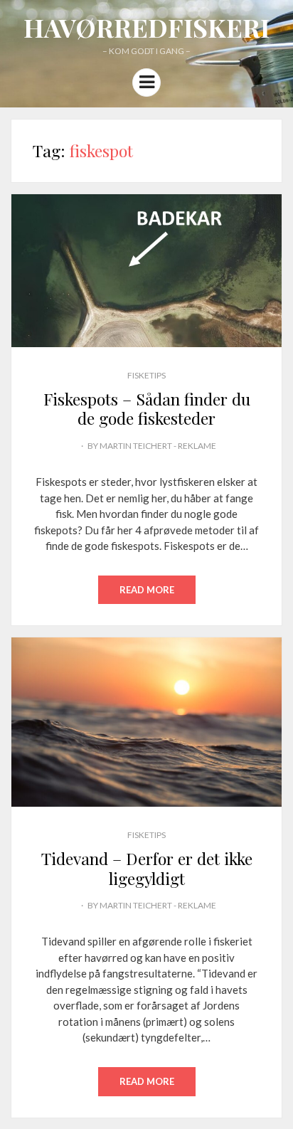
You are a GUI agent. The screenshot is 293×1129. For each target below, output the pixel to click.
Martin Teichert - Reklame (158, 445)
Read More (146, 589)
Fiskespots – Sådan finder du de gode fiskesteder (146, 409)
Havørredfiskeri (146, 27)
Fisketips (146, 375)
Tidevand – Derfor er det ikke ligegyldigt (146, 868)
